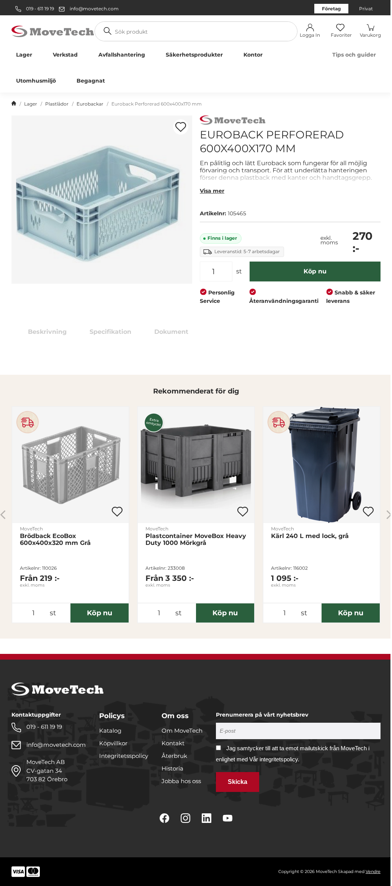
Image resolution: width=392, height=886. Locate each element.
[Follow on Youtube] (227, 818)
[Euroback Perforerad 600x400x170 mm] (101, 199)
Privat (366, 8)
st (239, 271)
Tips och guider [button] (354, 54)
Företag (331, 8)
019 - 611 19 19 (39, 8)
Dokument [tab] (171, 331)
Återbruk (174, 755)
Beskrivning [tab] (47, 331)
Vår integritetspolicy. (274, 759)
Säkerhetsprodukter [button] (194, 54)
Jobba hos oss (181, 781)
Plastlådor (57, 104)
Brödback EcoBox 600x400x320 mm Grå (55, 539)
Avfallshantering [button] (121, 54)
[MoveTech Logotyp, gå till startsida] (52, 30)
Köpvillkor (113, 743)
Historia (172, 768)
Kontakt (173, 743)
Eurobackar (90, 104)
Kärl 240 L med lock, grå (310, 536)
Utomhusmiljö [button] (36, 80)
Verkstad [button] (65, 54)
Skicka (237, 782)
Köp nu (315, 271)
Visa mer (212, 190)
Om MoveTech (182, 730)
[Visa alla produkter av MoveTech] (232, 121)
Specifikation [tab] (110, 331)
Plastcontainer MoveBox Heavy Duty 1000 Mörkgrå (195, 539)
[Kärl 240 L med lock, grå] (321, 465)
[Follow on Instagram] (185, 818)
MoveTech (31, 529)
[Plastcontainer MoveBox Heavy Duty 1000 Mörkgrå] (196, 465)
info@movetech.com (94, 8)
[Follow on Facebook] (164, 818)
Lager (30, 104)
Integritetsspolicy (123, 755)
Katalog (110, 730)
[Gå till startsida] (13, 104)
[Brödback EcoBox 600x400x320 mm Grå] (70, 465)
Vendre (373, 871)
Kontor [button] (253, 54)
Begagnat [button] (91, 80)
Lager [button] (24, 54)
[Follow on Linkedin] (206, 818)
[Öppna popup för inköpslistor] (180, 127)
